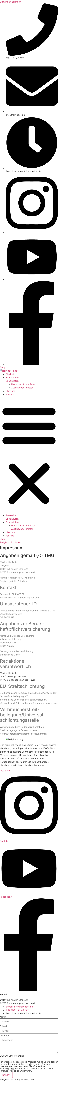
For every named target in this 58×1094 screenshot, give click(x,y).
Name (3, 1017)
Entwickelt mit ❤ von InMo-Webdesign (20, 1090)
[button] (29, 455)
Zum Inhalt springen (10, 1)
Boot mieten (12, 380)
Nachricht (5, 1035)
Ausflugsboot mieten (22, 387)
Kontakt (10, 394)
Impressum (6, 1084)
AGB (41, 1084)
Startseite (11, 374)
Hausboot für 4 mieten (23, 384)
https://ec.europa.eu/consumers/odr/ (26, 699)
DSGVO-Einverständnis (12, 1056)
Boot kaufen (12, 377)
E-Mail (3, 1026)
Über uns (10, 391)
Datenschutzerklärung (25, 1084)
